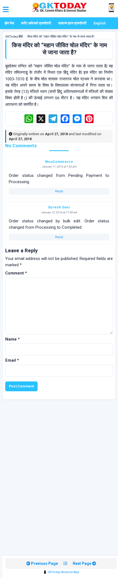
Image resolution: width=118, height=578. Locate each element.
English (100, 23)
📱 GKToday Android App (61, 572)
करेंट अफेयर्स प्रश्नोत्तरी (36, 23)
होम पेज (9, 23)
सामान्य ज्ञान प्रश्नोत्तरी (72, 23)
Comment (16, 273)
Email (12, 360)
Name (12, 339)
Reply (59, 191)
